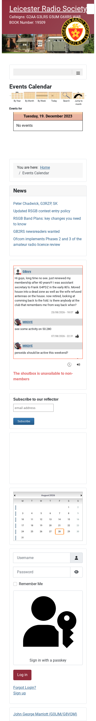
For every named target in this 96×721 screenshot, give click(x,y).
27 (50, 531)
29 (69, 531)
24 (22, 531)
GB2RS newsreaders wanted (36, 231)
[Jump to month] (78, 95)
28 (59, 531)
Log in (22, 675)
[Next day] (85, 95)
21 (59, 525)
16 (78, 519)
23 (78, 525)
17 (22, 525)
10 (22, 519)
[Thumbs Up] (77, 312)
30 (78, 531)
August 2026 (48, 495)
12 (41, 519)
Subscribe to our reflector (35, 399)
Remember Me (31, 584)
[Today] (54, 95)
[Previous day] (10, 95)
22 (69, 525)
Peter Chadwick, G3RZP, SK (35, 203)
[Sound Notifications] (79, 364)
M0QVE (28, 322)
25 (32, 531)
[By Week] (42, 95)
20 (50, 525)
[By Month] (29, 95)
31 (22, 537)
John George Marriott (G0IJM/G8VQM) (45, 714)
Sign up (19, 693)
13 (50, 519)
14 (59, 519)
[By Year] (17, 95)
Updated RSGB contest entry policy (41, 211)
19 (41, 525)
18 (32, 525)
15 (69, 519)
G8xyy (27, 271)
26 (41, 531)
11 (32, 519)
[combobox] (91, 9)
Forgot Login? (24, 687)
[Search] (66, 95)
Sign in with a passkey (48, 660)
